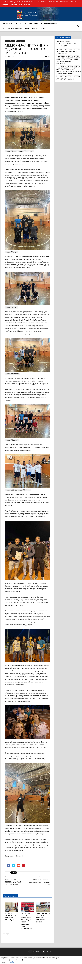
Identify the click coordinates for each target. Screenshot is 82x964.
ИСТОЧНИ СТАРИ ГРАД (49, 23)
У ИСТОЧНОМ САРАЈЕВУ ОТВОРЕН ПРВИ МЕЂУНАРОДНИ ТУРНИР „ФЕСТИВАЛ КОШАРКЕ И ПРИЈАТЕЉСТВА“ (68, 60)
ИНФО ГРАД (7, 23)
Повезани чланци (10, 896)
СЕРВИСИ (73, 2)
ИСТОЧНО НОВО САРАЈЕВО (12, 29)
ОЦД (20, 5)
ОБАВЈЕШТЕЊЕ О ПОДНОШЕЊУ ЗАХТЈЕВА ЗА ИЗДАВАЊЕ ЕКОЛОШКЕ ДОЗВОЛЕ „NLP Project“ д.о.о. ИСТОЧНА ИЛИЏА (68, 70)
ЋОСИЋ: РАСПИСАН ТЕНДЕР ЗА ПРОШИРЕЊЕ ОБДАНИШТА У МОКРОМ (43, 918)
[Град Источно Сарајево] (41, 14)
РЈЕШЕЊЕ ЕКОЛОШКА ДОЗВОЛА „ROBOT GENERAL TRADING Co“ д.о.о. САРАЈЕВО (68, 51)
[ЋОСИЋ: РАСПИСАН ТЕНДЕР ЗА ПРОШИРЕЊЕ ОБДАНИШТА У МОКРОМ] (43, 907)
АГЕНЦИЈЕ (14, 5)
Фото (43, 29)
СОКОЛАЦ (18, 23)
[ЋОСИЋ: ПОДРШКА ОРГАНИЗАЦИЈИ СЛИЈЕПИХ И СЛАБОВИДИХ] (11, 907)
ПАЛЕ (27, 29)
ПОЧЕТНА (4, 2)
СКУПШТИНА (42, 2)
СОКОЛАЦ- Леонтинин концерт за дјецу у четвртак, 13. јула (39, 882)
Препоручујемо (20, 41)
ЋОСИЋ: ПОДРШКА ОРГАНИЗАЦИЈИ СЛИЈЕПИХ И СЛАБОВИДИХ (66, 44)
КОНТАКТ (27, 5)
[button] (78, 26)
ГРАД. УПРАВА (53, 2)
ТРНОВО (35, 29)
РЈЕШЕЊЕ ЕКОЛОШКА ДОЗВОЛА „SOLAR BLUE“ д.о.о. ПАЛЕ (68, 78)
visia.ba (11, 962)
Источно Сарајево (10, 41)
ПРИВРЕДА (5, 5)
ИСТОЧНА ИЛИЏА (31, 23)
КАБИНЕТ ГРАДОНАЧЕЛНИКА (26, 2)
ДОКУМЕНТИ (64, 2)
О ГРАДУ (12, 2)
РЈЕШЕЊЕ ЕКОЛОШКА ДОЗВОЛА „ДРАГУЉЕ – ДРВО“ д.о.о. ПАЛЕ (13, 882)
